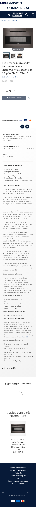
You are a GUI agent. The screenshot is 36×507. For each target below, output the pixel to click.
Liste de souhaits (31, 98)
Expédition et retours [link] (18, 470)
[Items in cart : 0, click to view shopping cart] (33, 17)
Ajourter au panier (15, 98)
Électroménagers (13, 20)
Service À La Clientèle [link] (18, 468)
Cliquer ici (25, 337)
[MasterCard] (23, 501)
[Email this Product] (27, 126)
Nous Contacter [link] (18, 484)
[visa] (13, 501)
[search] (26, 14)
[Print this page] (22, 126)
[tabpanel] (18, 437)
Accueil (3, 20)
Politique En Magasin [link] (18, 476)
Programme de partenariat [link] (18, 481)
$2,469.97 (8, 91)
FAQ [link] (18, 478)
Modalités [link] (18, 473)
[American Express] (18, 501)
